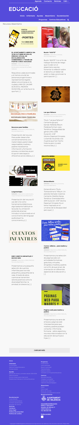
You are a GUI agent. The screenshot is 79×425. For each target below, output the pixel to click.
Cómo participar (45, 365)
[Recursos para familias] (23, 111)
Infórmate (12, 363)
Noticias (22, 67)
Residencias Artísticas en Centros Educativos (21, 379)
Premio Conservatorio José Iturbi (18, 377)
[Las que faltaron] (55, 97)
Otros (26, 67)
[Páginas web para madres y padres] (55, 294)
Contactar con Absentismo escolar (50, 392)
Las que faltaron (50, 112)
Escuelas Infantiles (46, 377)
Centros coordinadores (15, 401)
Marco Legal (44, 389)
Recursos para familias (20, 127)
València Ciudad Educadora (17, 367)
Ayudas (11, 372)
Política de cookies (15, 413)
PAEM (42, 387)
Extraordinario (49, 181)
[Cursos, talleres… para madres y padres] (55, 230)
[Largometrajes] (23, 176)
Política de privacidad (16, 412)
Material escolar (13, 375)
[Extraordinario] (55, 166)
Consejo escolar (13, 369)
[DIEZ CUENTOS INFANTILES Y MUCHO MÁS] (23, 240)
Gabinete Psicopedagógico (48, 382)
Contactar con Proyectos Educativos (51, 372)
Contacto (12, 408)
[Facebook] (42, 417)
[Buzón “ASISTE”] (55, 37)
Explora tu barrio (45, 371)
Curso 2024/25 (13, 399)
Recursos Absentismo (50, 56)
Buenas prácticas (46, 394)
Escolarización (15, 67)
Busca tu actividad (46, 367)
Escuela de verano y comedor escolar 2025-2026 (23, 373)
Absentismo (21, 63)
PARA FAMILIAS (30, 129)
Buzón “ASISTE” (50, 52)
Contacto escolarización (16, 402)
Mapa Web (66, 423)
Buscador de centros (15, 404)
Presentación (45, 363)
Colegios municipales (47, 379)
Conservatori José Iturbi (47, 381)
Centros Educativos (23, 65)
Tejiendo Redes (45, 369)
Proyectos (44, 362)
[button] (68, 20)
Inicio (11, 361)
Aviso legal (12, 410)
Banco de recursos (46, 391)
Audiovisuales (62, 114)
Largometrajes (17, 192)
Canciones (47, 116)
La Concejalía (13, 365)
